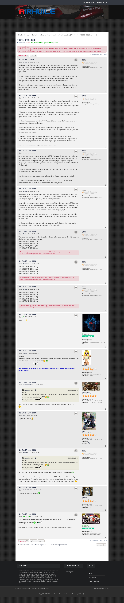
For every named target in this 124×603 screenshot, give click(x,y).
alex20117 (85, 497)
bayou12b (54, 42)
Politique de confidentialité (40, 588)
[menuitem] (102, 2)
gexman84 (47, 42)
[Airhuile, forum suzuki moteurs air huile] (37, 12)
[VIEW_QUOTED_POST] (36, 390)
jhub (83, 431)
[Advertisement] (62, 25)
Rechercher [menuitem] (93, 577)
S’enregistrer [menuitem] (70, 572)
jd (82, 333)
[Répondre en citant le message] (76, 59)
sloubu (84, 59)
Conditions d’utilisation (23, 588)
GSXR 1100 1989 (26, 40)
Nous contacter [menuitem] (94, 581)
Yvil (32, 42)
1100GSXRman (38, 42)
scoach (84, 365)
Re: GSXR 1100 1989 (27, 95)
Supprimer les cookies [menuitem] (101, 588)
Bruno (29, 42)
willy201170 (85, 525)
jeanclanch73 (86, 392)
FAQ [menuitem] (90, 573)
